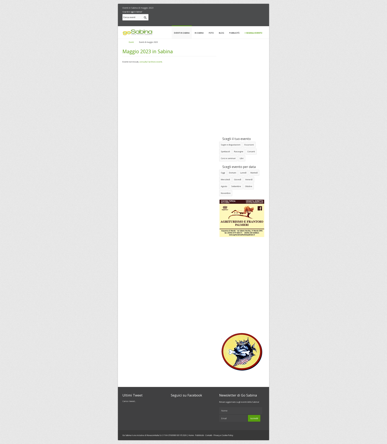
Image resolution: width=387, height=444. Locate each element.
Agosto (224, 186)
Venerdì (248, 179)
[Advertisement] (209, 18)
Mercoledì (225, 179)
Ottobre (248, 186)
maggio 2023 (147, 7)
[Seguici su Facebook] (258, 7)
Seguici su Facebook (186, 395)
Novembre (226, 193)
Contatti (208, 435)
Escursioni (249, 144)
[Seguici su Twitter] (253, 7)
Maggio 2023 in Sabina (147, 51)
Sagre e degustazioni (230, 144)
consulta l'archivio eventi (150, 61)
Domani (232, 172)
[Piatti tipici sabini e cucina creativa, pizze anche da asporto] (242, 370)
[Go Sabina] (125, 42)
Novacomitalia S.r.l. (155, 435)
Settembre (236, 186)
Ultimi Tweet (132, 395)
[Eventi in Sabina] (137, 34)
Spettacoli (225, 151)
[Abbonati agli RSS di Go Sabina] (263, 7)
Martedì (254, 172)
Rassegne (238, 151)
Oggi (223, 172)
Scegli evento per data (239, 167)
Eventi (131, 42)
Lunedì (243, 172)
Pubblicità (199, 435)
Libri (242, 158)
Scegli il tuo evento (236, 139)
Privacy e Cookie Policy (223, 435)
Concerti (251, 151)
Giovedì (237, 179)
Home (191, 435)
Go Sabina (126, 435)
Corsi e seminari (228, 158)
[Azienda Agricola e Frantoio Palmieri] (242, 236)
